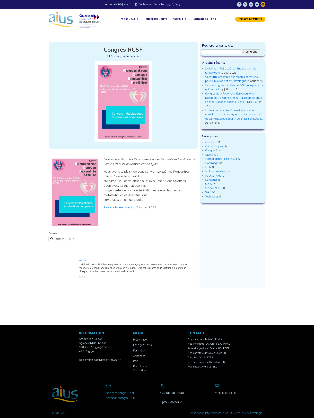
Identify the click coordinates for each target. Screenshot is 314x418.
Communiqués (214, 146)
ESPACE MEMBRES (250, 19)
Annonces (200, 19)
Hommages (212, 163)
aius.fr (82, 277)
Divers (209, 154)
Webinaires (211, 196)
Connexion (139, 370)
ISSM (208, 167)
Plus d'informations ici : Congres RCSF (130, 207)
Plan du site (140, 366)
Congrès (210, 150)
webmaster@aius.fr (120, 398)
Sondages (211, 179)
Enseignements (156, 19)
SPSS (208, 184)
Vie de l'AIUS (212, 188)
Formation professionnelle (221, 158)
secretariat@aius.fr (119, 4)
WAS (208, 192)
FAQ (213, 19)
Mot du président (215, 171)
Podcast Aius (213, 175)
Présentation (131, 19)
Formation (181, 19)
